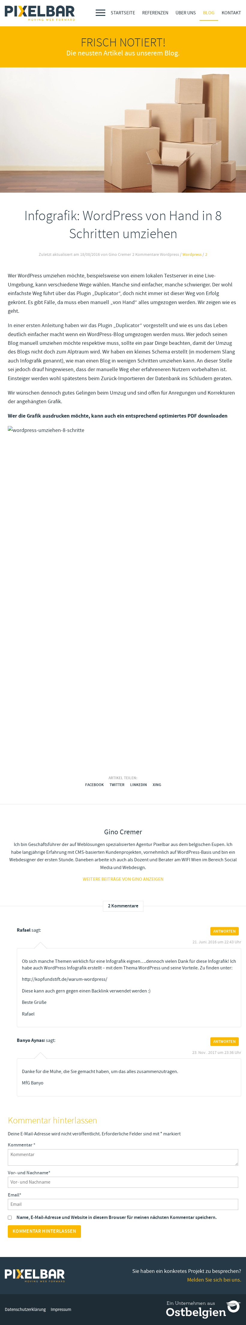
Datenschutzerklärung (25, 1309)
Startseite (123, 13)
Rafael (24, 930)
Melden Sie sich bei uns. (214, 1279)
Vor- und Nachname (29, 1173)
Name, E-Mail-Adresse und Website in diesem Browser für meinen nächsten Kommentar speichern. (116, 1217)
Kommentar (21, 1145)
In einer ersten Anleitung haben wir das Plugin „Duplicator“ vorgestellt (88, 325)
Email (14, 1195)
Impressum (61, 1309)
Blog (208, 13)
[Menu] (100, 12)
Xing (157, 785)
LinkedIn (138, 785)
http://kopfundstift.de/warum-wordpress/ (64, 979)
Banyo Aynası (31, 1040)
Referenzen (155, 13)
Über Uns (186, 13)
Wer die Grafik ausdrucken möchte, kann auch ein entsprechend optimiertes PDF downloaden (117, 416)
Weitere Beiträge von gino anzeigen (123, 879)
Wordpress (192, 254)
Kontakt (231, 13)
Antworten (224, 931)
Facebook (94, 785)
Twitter (117, 785)
